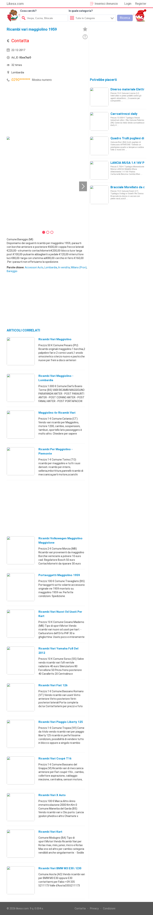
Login (127, 3)
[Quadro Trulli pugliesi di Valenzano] (99, 145)
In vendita (64, 267)
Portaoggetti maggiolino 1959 (59, 575)
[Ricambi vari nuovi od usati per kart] (21, 623)
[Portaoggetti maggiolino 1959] (21, 586)
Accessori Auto (34, 267)
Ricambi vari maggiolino (54, 339)
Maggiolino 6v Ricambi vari (56, 412)
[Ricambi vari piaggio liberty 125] (21, 733)
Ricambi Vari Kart (50, 831)
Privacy (94, 908)
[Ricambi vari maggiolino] (21, 351)
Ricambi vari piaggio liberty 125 (60, 722)
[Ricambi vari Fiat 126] (21, 697)
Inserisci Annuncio (106, 3)
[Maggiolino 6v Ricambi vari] (21, 424)
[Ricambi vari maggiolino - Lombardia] (21, 387)
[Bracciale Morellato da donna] (99, 194)
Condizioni (109, 908)
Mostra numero (42, 79)
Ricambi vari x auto (52, 795)
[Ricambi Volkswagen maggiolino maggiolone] (21, 550)
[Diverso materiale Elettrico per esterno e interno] (99, 96)
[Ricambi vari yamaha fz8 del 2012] (21, 660)
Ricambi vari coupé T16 (54, 758)
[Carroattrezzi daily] (99, 121)
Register (140, 3)
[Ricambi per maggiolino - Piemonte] (21, 461)
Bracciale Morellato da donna (131, 187)
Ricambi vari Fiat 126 (53, 685)
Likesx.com (15, 4)
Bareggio (12, 271)
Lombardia (50, 267)
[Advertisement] (35, 109)
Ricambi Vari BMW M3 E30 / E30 (59, 868)
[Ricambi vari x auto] (21, 806)
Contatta (80, 908)
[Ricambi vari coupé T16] (21, 770)
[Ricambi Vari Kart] (21, 843)
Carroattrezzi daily (123, 114)
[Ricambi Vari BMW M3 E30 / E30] (21, 880)
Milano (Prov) (79, 267)
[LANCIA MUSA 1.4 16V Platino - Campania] (99, 170)
